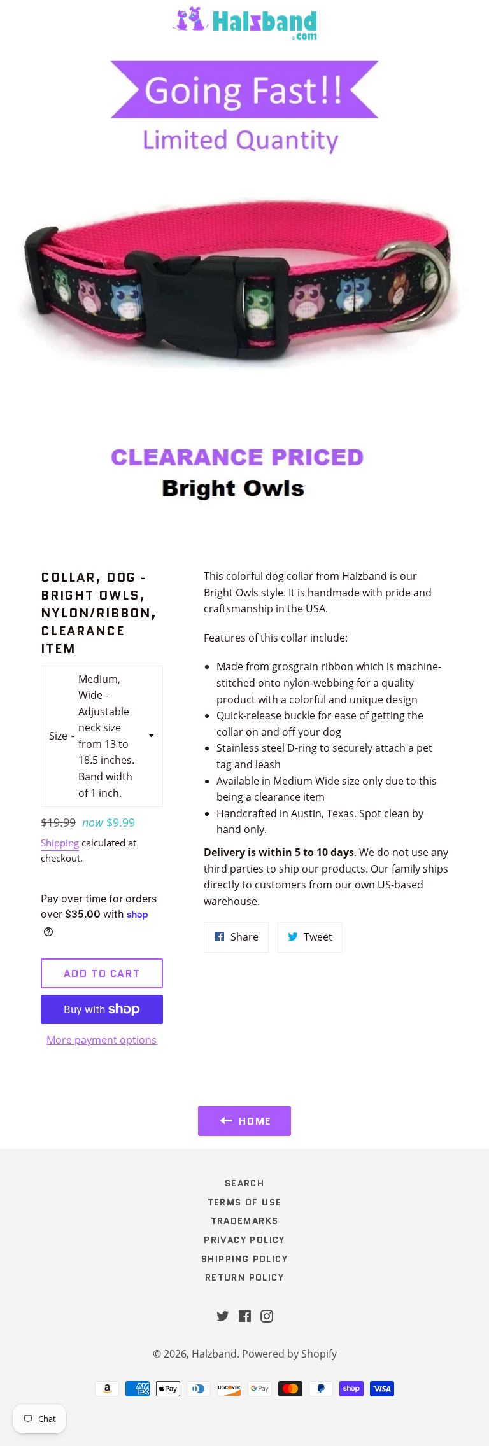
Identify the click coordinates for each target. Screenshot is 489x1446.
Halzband (214, 1354)
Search (244, 1183)
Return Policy (244, 1277)
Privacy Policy (244, 1239)
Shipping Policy (244, 1259)
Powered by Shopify (289, 1354)
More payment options (101, 1040)
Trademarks (245, 1220)
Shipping (60, 842)
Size (58, 736)
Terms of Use (245, 1202)
